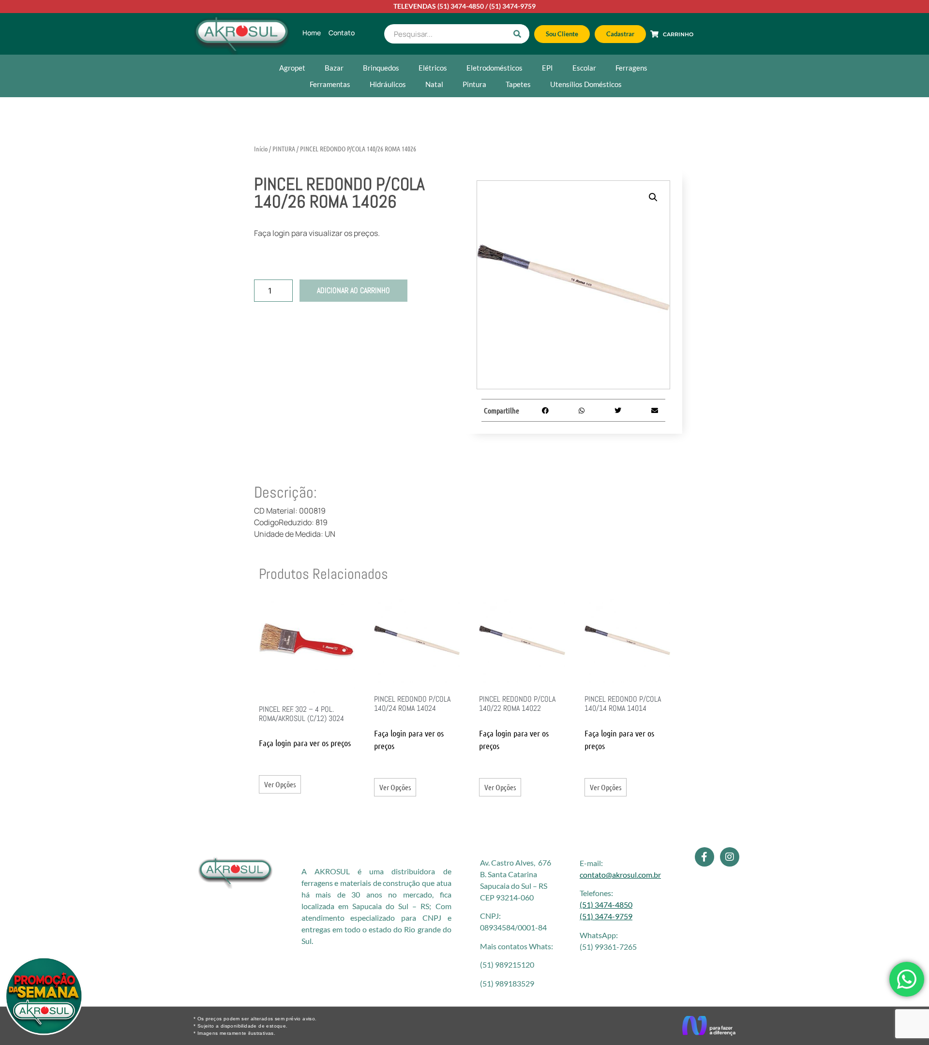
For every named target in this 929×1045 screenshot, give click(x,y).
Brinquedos (381, 67)
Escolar (584, 67)
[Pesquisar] (517, 34)
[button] (653, 197)
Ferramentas (330, 84)
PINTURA (283, 148)
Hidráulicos (388, 84)
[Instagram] (729, 857)
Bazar (334, 67)
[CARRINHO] (654, 34)
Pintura (474, 84)
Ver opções (280, 784)
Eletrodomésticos (494, 67)
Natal (434, 84)
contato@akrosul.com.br (620, 874)
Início (261, 148)
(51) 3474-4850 (460, 6)
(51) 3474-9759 (512, 6)
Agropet (292, 67)
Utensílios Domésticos (586, 84)
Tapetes (518, 84)
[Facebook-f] (704, 857)
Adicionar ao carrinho (353, 290)
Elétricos (433, 67)
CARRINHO (678, 34)
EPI (547, 67)
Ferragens (631, 67)
